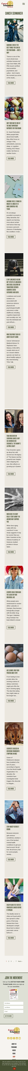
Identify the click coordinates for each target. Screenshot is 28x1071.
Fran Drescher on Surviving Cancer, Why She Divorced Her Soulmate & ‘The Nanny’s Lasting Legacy (14, 441)
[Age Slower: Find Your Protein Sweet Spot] (14, 655)
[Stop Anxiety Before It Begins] (14, 812)
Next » (20, 961)
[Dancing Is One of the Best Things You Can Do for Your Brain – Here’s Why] (14, 30)
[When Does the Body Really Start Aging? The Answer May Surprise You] (14, 499)
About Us (14, 1044)
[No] (26, 1065)
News (14, 1053)
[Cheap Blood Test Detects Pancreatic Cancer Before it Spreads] (14, 890)
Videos (14, 1050)
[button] (11, 83)
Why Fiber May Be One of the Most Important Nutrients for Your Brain (14, 126)
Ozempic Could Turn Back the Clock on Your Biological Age (14, 595)
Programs (14, 1047)
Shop (14, 1057)
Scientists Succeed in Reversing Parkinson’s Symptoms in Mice (13, 751)
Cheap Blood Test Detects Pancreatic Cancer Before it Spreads (14, 907)
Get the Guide (8, 1016)
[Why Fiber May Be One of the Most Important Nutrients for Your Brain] (14, 108)
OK (14, 1068)
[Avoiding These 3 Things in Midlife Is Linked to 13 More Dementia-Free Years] (14, 186)
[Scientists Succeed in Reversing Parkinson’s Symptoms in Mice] (14, 734)
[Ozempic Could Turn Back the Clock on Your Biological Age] (14, 577)
